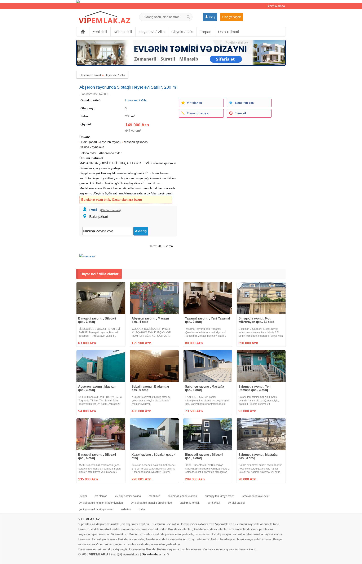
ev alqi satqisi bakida (128, 496)
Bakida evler (87, 153)
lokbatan (126, 509)
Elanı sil (240, 113)
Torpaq (205, 32)
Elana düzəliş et (198, 113)
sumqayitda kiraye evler (219, 496)
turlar (142, 509)
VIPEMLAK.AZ (89, 519)
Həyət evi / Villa (152, 32)
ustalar (83, 496)
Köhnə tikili (123, 32)
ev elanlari (101, 496)
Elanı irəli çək (244, 102)
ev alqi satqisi (236, 502)
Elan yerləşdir (231, 17)
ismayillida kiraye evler (255, 496)
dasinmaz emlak (190, 502)
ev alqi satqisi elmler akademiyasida (101, 502)
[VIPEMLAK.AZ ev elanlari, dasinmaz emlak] (104, 17)
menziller (154, 496)
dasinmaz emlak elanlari (182, 496)
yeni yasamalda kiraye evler (96, 509)
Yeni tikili (100, 32)
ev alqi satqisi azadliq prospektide (151, 502)
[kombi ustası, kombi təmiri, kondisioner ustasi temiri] (181, 1)
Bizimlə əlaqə (276, 6)
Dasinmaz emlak (91, 75)
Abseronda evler (110, 153)
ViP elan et (194, 102)
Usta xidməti (228, 32)
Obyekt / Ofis (182, 32)
